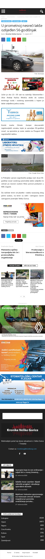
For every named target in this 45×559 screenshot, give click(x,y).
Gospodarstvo (6, 278)
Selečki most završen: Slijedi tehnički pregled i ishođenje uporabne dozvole (22, 283)
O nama (16, 552)
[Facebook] (20, 454)
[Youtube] (25, 454)
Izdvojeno (16, 21)
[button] (41, 11)
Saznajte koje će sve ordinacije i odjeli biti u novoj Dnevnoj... (29, 471)
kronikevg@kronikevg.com (27, 449)
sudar (11, 230)
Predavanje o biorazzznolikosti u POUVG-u (35, 252)
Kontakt (35, 552)
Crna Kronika (6, 21)
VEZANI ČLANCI (14, 266)
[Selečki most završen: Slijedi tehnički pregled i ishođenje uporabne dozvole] (22, 274)
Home (3, 17)
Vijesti (24, 21)
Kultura (3, 533)
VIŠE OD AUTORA (30, 266)
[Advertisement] (22, 4)
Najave (3, 526)
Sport (3, 537)
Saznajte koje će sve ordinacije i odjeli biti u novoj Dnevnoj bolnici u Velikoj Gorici (7, 283)
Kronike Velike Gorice (13, 34)
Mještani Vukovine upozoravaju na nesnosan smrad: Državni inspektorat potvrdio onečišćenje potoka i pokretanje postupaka (36, 286)
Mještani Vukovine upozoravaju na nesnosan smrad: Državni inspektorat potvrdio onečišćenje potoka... (29, 497)
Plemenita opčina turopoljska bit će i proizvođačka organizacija (10, 253)
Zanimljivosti (5, 540)
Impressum (26, 552)
